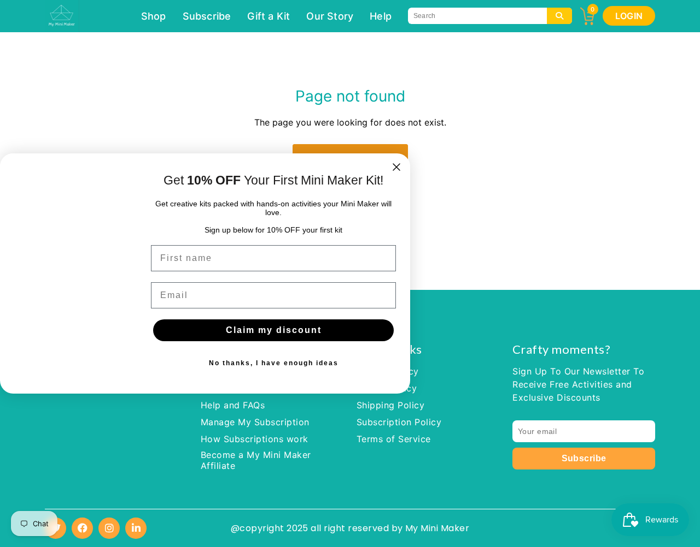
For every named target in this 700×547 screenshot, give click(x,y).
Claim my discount (274, 330)
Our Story (329, 16)
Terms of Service (394, 438)
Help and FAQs (233, 405)
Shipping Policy (390, 405)
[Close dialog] (396, 167)
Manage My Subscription (255, 422)
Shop (153, 16)
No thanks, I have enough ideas (274, 363)
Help (381, 16)
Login (629, 15)
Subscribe (207, 16)
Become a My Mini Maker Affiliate (256, 460)
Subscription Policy (399, 422)
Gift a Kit (268, 16)
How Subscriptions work (254, 438)
